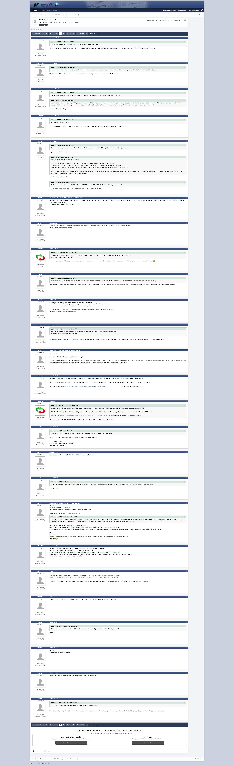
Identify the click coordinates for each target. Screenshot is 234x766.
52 (77, 33)
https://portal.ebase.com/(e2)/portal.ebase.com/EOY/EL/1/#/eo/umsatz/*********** (88, 386)
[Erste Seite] (33, 33)
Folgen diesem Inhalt (177, 20)
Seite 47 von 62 (94, 33)
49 (67, 33)
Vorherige (38, 33)
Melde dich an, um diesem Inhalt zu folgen (158, 20)
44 (50, 33)
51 (73, 33)
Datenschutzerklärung (43, 763)
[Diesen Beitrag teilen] (186, 38)
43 (46, 33)
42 (43, 33)
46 (57, 33)
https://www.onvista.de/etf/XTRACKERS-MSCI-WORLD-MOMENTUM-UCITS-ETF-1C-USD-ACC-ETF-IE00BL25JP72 (83, 577)
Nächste (82, 33)
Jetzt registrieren (194, 10)
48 (63, 33)
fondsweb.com (71, 44)
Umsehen (36, 10)
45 (53, 33)
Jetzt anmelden (148, 743)
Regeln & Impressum (51, 10)
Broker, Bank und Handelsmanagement (68, 22)
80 (185, 20)
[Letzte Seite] (87, 33)
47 (60, 33)
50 (70, 33)
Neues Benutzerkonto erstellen (71, 743)
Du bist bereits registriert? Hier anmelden (174, 10)
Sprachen (32, 763)
